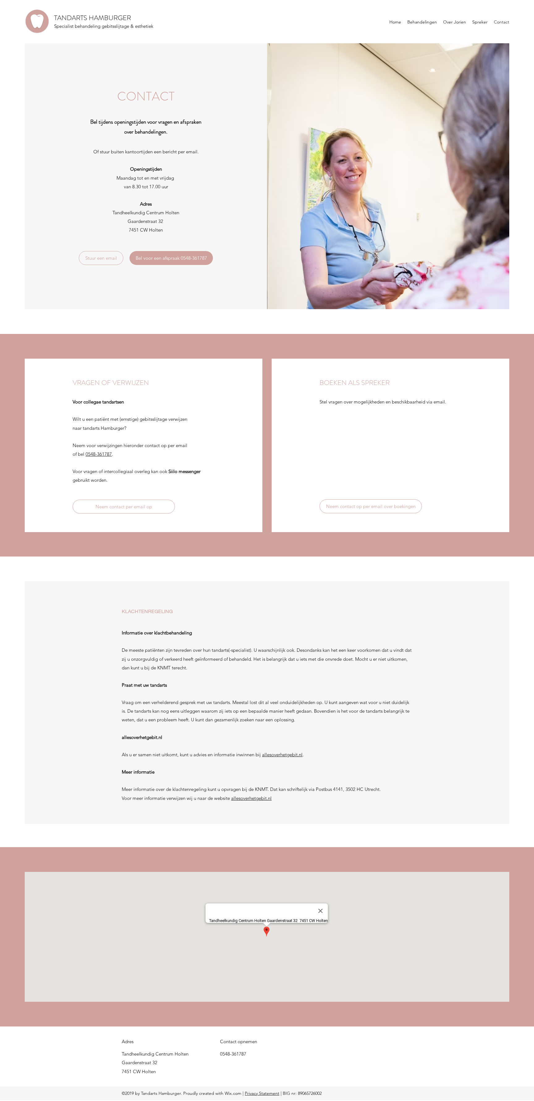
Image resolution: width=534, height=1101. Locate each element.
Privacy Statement (262, 1093)
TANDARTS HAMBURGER (92, 18)
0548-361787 (99, 454)
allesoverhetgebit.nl (282, 754)
